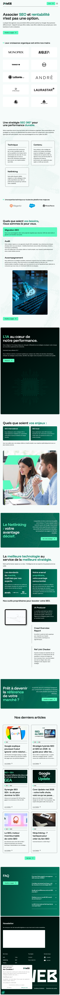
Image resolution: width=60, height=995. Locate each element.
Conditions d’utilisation (39, 988)
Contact (30, 957)
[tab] (30, 232)
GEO (4, 957)
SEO (16, 960)
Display (4, 962)
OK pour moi (24, 987)
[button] (3, 992)
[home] (8, 3)
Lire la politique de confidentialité (9, 982)
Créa (16, 957)
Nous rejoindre (31, 960)
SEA (16, 962)
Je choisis (9, 987)
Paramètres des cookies (51, 988)
